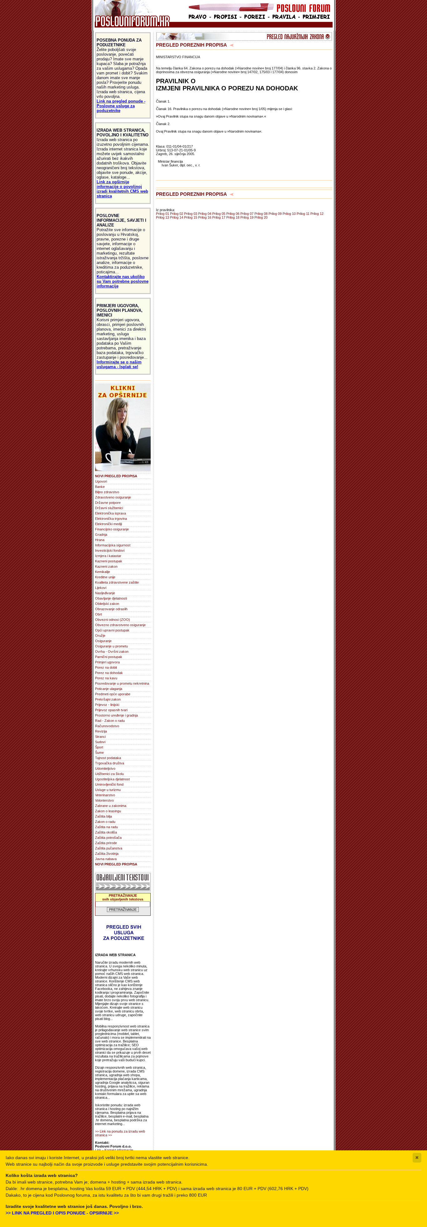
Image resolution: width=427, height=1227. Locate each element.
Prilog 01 (162, 213)
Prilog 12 (317, 213)
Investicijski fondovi (109, 550)
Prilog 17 (218, 217)
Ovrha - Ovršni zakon (111, 651)
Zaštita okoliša (106, 832)
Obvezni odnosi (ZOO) (112, 619)
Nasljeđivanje (105, 593)
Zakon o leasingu (108, 811)
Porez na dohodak (109, 673)
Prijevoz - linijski (107, 705)
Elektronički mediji (108, 524)
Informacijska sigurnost (112, 545)
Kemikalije (102, 572)
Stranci (100, 736)
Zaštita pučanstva (108, 848)
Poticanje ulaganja (108, 689)
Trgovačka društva (109, 763)
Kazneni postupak (108, 561)
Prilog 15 (190, 217)
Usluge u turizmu (108, 790)
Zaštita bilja (103, 816)
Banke (100, 487)
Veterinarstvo (105, 795)
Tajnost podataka (108, 758)
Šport (99, 747)
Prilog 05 (218, 213)
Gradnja (101, 534)
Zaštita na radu (106, 827)
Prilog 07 (247, 213)
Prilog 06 (232, 213)
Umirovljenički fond (109, 784)
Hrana (99, 540)
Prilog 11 (303, 213)
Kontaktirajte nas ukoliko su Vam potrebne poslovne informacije (122, 281)
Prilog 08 (261, 213)
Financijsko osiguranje (112, 529)
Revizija (101, 731)
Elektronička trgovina (111, 518)
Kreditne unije (105, 577)
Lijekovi (100, 588)
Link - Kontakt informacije (114, 1150)
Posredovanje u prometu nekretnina (122, 683)
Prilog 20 (261, 217)
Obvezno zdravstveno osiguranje (120, 625)
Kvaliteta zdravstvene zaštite (117, 582)
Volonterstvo (104, 800)
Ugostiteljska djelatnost (112, 779)
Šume (99, 752)
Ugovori (101, 481)
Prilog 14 (176, 217)
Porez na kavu (106, 678)
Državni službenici (109, 508)
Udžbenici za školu (109, 774)
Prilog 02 (176, 213)
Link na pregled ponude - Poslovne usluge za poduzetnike (121, 106)
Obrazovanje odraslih (111, 609)
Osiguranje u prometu (111, 646)
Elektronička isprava (110, 513)
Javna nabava (106, 859)
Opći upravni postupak (112, 630)
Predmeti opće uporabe (112, 694)
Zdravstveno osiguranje (113, 497)
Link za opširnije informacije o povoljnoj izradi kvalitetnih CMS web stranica (122, 189)
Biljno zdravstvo (107, 492)
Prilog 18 (232, 217)
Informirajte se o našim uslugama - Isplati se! (119, 364)
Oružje (100, 635)
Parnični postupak (108, 657)
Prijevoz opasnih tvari (111, 710)
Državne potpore (108, 502)
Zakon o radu (105, 822)
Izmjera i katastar (108, 556)
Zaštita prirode (106, 843)
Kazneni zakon (106, 566)
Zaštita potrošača (108, 837)
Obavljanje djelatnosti (111, 598)
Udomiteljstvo (105, 768)
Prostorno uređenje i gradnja (116, 715)
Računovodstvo (107, 726)
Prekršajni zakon (108, 699)
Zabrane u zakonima (110, 806)
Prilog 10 (289, 213)
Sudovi (100, 742)
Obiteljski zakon (107, 604)
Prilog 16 (204, 217)
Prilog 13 (162, 217)
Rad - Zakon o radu (110, 721)
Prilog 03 (190, 213)
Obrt (98, 614)
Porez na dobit (106, 667)
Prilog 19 (247, 217)
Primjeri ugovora (107, 662)
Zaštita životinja (106, 853)
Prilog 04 (204, 213)
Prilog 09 (275, 213)
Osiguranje (103, 641)
